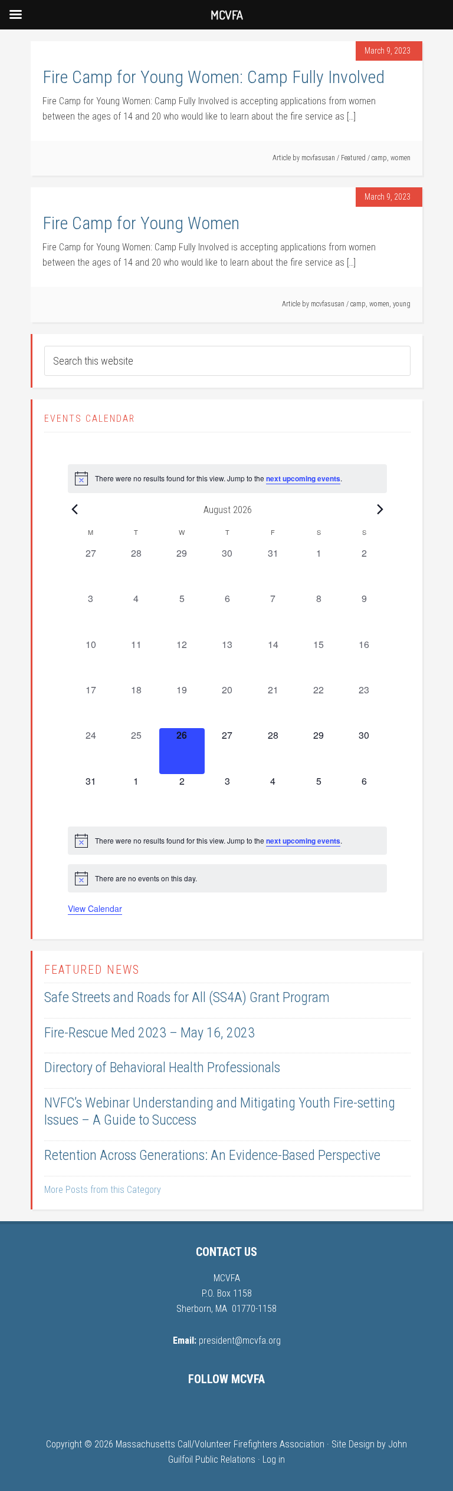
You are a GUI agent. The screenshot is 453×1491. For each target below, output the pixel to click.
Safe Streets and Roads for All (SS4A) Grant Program (187, 997)
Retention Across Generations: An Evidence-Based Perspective (212, 1155)
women (400, 158)
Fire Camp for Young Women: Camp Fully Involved (213, 77)
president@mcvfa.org (240, 1340)
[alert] (227, 478)
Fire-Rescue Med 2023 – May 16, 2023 (149, 1032)
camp (379, 158)
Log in (273, 1459)
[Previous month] (75, 509)
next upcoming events (303, 478)
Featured (353, 158)
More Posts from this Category (102, 1189)
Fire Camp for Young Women (140, 223)
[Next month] (380, 509)
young (402, 304)
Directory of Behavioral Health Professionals (162, 1067)
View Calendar (95, 908)
